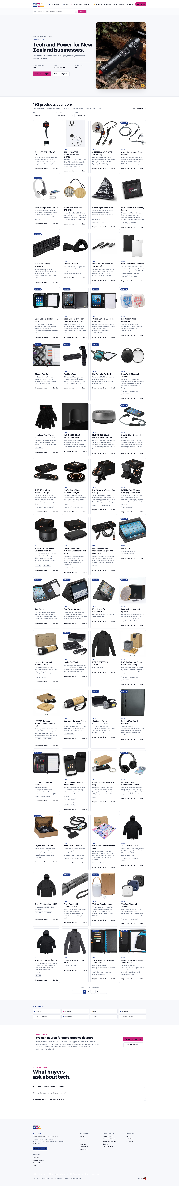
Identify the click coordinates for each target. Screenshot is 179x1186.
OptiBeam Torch (99, 721)
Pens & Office (84, 1146)
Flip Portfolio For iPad (101, 374)
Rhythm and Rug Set (44, 846)
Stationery (106, 1144)
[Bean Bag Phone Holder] (104, 189)
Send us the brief (40, 1149)
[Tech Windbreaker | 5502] (46, 885)
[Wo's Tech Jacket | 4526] (46, 942)
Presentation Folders (109, 1141)
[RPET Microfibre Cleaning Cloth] (104, 827)
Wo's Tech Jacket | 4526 (46, 960)
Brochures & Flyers (109, 1139)
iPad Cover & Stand (72, 609)
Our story (36, 1157)
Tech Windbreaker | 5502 (46, 904)
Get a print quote (108, 1146)
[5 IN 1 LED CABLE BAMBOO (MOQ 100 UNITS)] (75, 133)
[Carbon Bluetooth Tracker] (132, 245)
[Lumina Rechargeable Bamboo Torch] (46, 643)
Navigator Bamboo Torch (75, 721)
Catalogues (130, 1141)
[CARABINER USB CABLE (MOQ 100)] (104, 245)
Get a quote (141, 4)
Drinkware (68, 1011)
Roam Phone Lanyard (73, 846)
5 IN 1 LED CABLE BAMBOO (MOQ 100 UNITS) (72, 154)
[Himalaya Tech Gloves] (46, 416)
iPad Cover (126, 548)
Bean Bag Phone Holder (102, 207)
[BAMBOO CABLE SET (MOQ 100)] (75, 189)
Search (81, 11)
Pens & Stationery (41, 1016)
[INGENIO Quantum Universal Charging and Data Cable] (104, 530)
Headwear (125, 1011)
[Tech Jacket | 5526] (132, 827)
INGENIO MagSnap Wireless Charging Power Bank (75, 550)
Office (95, 1016)
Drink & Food (68, 1016)
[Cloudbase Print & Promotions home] (38, 4)
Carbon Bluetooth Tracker (132, 264)
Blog (128, 1136)
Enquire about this (41, 168)
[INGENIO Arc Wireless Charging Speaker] (46, 530)
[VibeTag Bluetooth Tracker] (132, 885)
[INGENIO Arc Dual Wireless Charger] (46, 471)
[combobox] (60, 11)
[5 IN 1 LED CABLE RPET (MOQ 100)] (104, 133)
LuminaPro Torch (71, 662)
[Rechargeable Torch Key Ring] (104, 763)
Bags (94, 1011)
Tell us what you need (133, 1039)
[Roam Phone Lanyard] (75, 827)
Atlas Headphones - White (46, 207)
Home (34, 36)
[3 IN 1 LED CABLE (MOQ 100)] (46, 133)
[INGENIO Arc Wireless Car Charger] (104, 471)
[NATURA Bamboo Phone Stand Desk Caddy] (132, 643)
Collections (130, 1139)
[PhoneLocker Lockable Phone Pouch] (75, 763)
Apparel (38, 1011)
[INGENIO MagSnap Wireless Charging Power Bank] (75, 530)
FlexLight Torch (70, 374)
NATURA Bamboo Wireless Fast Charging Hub (45, 723)
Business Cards (108, 1136)
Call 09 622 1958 (133, 1045)
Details (55, 168)
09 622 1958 (130, 4)
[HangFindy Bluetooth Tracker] (132, 355)
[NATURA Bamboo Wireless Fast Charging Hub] (46, 702)
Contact (35, 1165)
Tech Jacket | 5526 (129, 846)
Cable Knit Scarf (71, 264)
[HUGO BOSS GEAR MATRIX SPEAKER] (75, 416)
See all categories (61, 74)
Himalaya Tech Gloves (44, 435)
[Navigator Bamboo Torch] (75, 702)
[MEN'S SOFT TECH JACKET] (104, 643)
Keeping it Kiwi (37, 1163)
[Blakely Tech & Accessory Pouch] (132, 189)
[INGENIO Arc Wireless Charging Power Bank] (132, 471)
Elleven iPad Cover (43, 374)
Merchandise (42, 36)
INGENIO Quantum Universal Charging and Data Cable (102, 550)
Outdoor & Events (127, 1016)
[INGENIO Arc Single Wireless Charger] (75, 471)
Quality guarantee (38, 1160)
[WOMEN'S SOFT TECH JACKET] (75, 942)
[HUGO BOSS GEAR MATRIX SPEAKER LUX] (104, 416)
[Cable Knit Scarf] (75, 245)
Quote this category (42, 74)
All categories (84, 1149)
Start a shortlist (139, 108)
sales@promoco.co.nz (49, 1144)
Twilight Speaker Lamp (102, 904)
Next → (103, 992)
